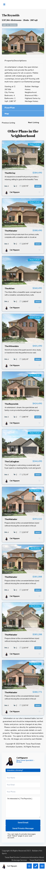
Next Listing (33, 122)
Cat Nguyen (22, 757)
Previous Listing (8, 123)
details (37, 186)
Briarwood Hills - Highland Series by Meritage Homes (32, 98)
